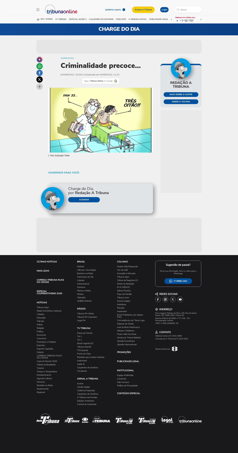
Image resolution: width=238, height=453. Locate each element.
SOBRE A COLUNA (181, 101)
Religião (40, 328)
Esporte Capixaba (45, 349)
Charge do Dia (67, 58)
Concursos (41, 338)
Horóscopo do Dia (85, 277)
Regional (41, 392)
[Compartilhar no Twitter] (39, 79)
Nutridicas (121, 305)
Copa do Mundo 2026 (47, 361)
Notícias (80, 267)
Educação (41, 318)
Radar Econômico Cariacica (49, 311)
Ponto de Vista (84, 354)
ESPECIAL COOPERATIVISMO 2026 (49, 292)
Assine (80, 384)
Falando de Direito (125, 324)
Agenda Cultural (44, 379)
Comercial (121, 379)
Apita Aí (81, 364)
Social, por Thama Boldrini (129, 338)
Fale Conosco (123, 382)
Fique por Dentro (85, 333)
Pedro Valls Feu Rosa (126, 334)
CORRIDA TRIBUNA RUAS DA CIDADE (50, 281)
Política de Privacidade (127, 386)
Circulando (82, 371)
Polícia (40, 325)
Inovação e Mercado (126, 273)
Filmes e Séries (84, 291)
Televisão (81, 298)
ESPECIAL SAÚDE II (77, 19)
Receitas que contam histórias (90, 357)
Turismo (40, 368)
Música (80, 294)
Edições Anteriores (85, 401)
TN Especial (82, 350)
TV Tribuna (61, 19)
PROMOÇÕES (124, 352)
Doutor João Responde (127, 267)
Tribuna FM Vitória (85, 314)
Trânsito (40, 321)
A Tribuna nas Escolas (87, 397)
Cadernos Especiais (86, 391)
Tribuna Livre (123, 298)
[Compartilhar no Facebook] (39, 73)
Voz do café (122, 270)
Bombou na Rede (85, 273)
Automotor (82, 361)
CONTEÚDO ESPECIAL (128, 393)
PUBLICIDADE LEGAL (128, 361)
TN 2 (79, 340)
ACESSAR (84, 199)
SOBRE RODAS (84, 301)
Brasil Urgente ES (85, 343)
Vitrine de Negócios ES (127, 280)
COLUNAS (122, 261)
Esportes (41, 345)
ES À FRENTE (123, 287)
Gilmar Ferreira (123, 291)
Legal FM (81, 321)
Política (40, 332)
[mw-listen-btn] (39, 59)
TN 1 (79, 337)
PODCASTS (121, 19)
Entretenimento (44, 375)
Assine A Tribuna (143, 9)
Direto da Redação (125, 284)
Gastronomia (42, 389)
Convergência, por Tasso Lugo (131, 320)
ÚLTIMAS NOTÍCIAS (47, 261)
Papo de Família (124, 294)
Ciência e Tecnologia (86, 270)
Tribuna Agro (43, 307)
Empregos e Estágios (46, 342)
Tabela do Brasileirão (46, 365)
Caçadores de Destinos (87, 368)
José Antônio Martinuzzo (128, 327)
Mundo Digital (123, 301)
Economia (41, 335)
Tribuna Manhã (84, 347)
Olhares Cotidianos (125, 331)
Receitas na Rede (45, 385)
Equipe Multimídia (125, 375)
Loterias (80, 280)
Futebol (40, 352)
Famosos (41, 382)
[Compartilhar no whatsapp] (39, 66)
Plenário (121, 308)
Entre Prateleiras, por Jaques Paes (130, 316)
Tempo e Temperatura (47, 372)
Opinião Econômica (126, 341)
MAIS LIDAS (43, 270)
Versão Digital (83, 387)
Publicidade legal (158, 19)
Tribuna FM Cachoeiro (87, 317)
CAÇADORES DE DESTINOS (101, 19)
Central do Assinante (86, 404)
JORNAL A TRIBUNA (87, 378)
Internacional (83, 284)
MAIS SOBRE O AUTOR (181, 94)
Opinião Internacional (126, 345)
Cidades (40, 314)
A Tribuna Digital (138, 19)
